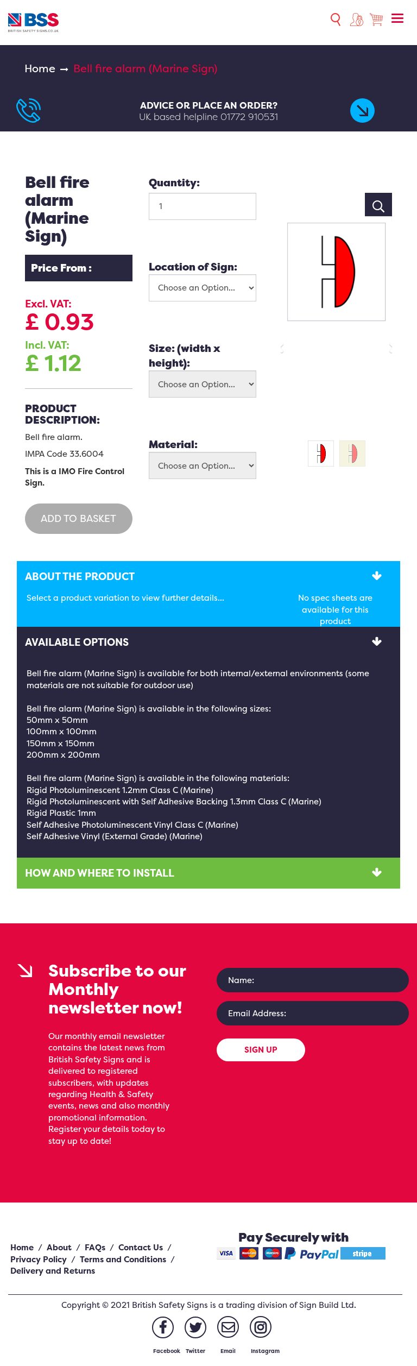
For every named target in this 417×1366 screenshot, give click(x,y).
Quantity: (174, 182)
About (59, 1247)
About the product (80, 576)
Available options (77, 642)
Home (39, 68)
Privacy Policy (38, 1259)
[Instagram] (260, 1327)
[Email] (228, 1327)
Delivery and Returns (52, 1270)
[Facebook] (163, 1327)
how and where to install (99, 873)
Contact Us (140, 1247)
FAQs (95, 1247)
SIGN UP (260, 1049)
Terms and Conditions (123, 1259)
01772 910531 (249, 116)
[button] (283, 343)
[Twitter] (195, 1327)
